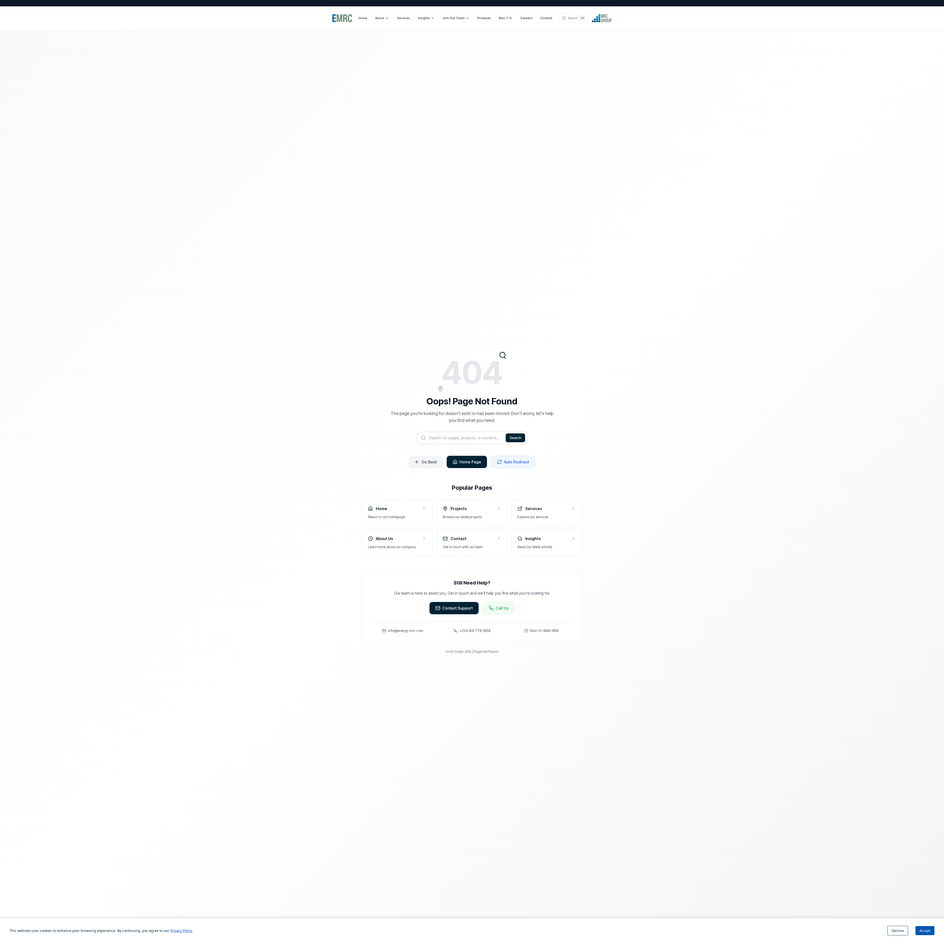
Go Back (429, 461)
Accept (924, 930)
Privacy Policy (181, 930)
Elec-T (503, 18)
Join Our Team (453, 18)
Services (403, 18)
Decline (898, 930)
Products (484, 18)
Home (362, 18)
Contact (546, 18)
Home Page (470, 461)
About (379, 18)
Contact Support (457, 608)
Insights (424, 18)
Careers (526, 18)
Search (515, 438)
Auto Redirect (516, 461)
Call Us (502, 608)
